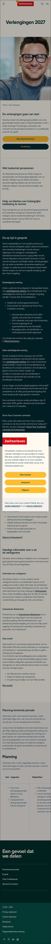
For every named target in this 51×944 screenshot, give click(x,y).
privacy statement (34, 506)
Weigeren (25, 490)
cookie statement (12, 506)
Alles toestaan (25, 475)
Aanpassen (25, 482)
